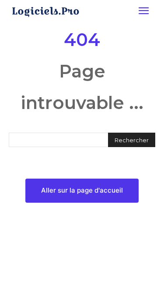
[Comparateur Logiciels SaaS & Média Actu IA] (45, 12)
